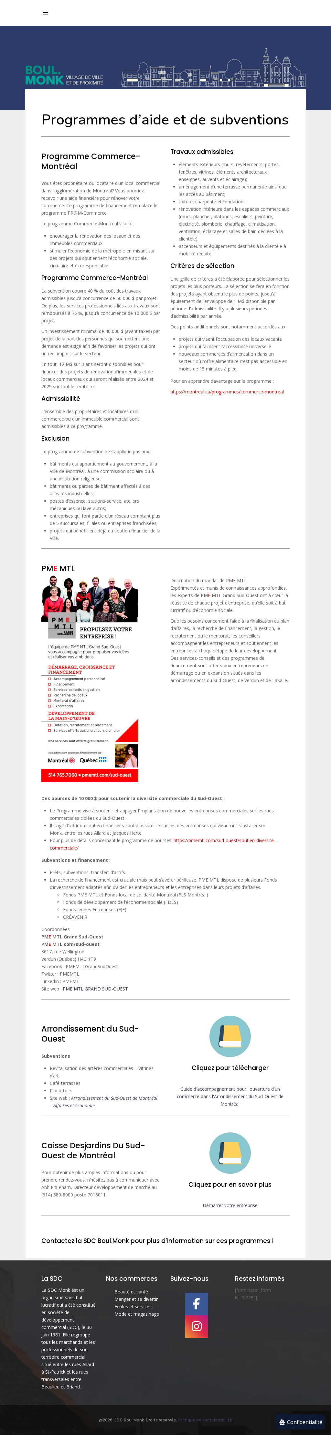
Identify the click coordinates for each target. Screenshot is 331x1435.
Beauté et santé (131, 1292)
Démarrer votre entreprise (230, 1205)
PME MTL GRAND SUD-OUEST (95, 989)
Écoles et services (133, 1306)
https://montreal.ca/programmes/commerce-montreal (227, 392)
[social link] (196, 1304)
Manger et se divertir (136, 1299)
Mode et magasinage (136, 1314)
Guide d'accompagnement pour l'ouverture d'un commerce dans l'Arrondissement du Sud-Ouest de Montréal (230, 1096)
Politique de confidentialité (205, 1420)
